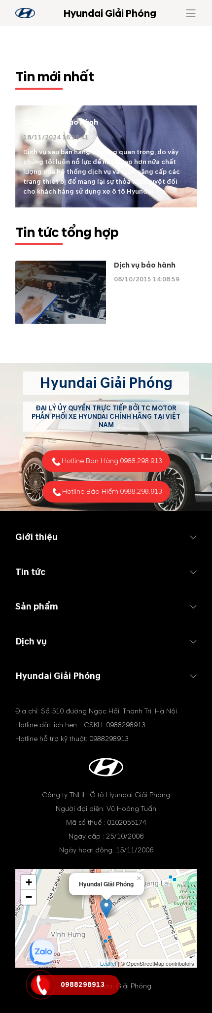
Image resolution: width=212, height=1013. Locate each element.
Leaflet (108, 963)
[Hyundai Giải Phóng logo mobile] (25, 13)
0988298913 (125, 725)
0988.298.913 (141, 461)
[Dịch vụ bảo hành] (60, 292)
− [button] (29, 897)
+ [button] (29, 882)
